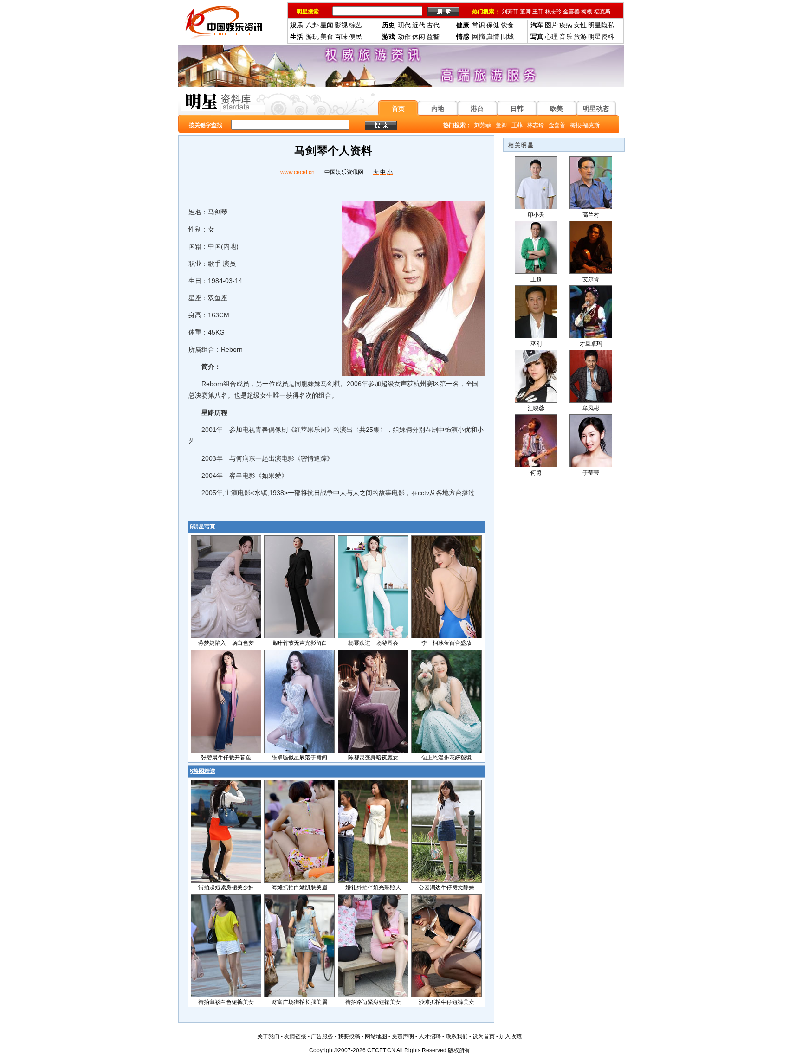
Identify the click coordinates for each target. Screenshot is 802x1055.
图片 (551, 25)
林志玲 (553, 11)
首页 (398, 108)
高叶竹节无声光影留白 (299, 643)
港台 (477, 108)
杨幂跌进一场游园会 (373, 643)
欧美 (556, 108)
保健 (492, 25)
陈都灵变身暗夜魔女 (373, 757)
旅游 (580, 36)
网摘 (478, 36)
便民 (355, 36)
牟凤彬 (590, 408)
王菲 (537, 11)
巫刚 (536, 344)
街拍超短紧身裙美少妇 (226, 887)
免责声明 (403, 1036)
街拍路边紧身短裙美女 (373, 1002)
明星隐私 (601, 25)
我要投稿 (349, 1036)
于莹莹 (590, 473)
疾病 (565, 25)
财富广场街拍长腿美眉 (299, 1002)
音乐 (565, 36)
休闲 (418, 36)
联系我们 (457, 1036)
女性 (580, 25)
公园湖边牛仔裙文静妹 (446, 887)
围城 (507, 36)
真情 (492, 36)
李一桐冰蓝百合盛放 (446, 643)
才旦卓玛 (591, 344)
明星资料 (601, 36)
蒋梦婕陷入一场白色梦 (226, 643)
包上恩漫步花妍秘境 (446, 757)
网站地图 (376, 1036)
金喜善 (571, 11)
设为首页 (483, 1036)
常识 (478, 25)
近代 (418, 25)
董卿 (525, 11)
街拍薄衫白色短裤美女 (226, 1002)
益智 (433, 36)
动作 (404, 36)
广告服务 (322, 1036)
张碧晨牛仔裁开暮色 (226, 757)
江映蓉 (536, 408)
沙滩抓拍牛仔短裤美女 (446, 1002)
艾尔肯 (590, 279)
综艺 (355, 25)
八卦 (312, 25)
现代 (404, 25)
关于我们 (268, 1036)
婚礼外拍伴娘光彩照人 (373, 887)
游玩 (312, 36)
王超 (536, 279)
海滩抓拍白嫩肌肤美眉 (299, 887)
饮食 (507, 25)
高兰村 (590, 215)
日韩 (517, 108)
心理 (551, 36)
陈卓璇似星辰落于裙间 (299, 757)
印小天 (536, 215)
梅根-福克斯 (596, 11)
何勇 (536, 473)
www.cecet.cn (297, 172)
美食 (326, 36)
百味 (341, 36)
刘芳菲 (510, 11)
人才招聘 (430, 1036)
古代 (433, 25)
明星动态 (596, 108)
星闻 (326, 25)
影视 (341, 25)
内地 (437, 108)
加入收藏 (510, 1036)
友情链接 (295, 1036)
